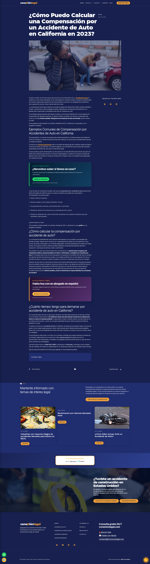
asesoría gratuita (65, 337)
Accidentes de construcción (63, 530)
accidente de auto (82, 98)
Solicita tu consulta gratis (106, 501)
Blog (111, 3)
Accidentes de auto (60, 527)
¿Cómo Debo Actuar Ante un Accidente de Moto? (108, 435)
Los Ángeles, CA (84, 523)
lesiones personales (44, 144)
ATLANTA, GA (82, 534)
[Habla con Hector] (4, 560)
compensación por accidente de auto (71, 191)
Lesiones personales (60, 538)
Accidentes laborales (61, 534)
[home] (29, 3)
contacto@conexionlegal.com (111, 539)
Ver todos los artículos (97, 399)
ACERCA (82, 3)
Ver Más (25, 443)
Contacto (105, 3)
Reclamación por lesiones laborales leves (74, 414)
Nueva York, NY (83, 530)
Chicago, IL (82, 527)
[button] (89, 3)
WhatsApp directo (129, 501)
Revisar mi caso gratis (41, 294)
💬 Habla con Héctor (107, 535)
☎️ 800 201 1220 (105, 532)
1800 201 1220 (50, 344)
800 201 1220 (123, 3)
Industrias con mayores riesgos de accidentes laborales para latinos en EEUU (37, 436)
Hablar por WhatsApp (41, 179)
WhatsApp (69, 344)
